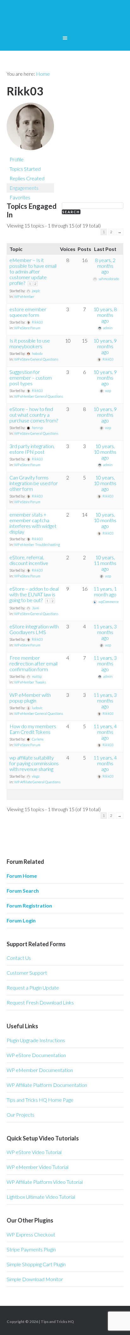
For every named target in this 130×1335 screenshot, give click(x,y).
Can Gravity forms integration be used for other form (33, 483)
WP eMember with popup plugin (30, 697)
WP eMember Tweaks (30, 682)
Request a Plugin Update (33, 988)
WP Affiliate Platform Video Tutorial (45, 1182)
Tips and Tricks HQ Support (65, 19)
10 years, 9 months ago (105, 346)
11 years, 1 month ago (105, 591)
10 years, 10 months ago (105, 451)
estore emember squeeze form (27, 312)
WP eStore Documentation (36, 1055)
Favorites (19, 197)
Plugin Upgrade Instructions (36, 1040)
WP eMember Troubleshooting (37, 544)
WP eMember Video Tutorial (37, 1167)
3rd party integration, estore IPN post (32, 449)
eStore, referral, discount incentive (28, 560)
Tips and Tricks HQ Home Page (40, 1100)
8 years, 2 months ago (105, 265)
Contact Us (19, 958)
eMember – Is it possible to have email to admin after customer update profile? (32, 271)
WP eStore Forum (27, 328)
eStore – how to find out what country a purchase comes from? (33, 414)
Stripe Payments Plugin (31, 1249)
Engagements (23, 188)
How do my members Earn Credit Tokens (32, 729)
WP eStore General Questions (36, 359)
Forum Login (21, 920)
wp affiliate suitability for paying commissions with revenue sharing (34, 763)
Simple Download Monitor (35, 1279)
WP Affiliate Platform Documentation (47, 1085)
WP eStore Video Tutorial (34, 1152)
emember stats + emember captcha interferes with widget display (32, 523)
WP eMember (24, 296)
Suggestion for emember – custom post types (30, 377)
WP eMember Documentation (40, 1070)
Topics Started (25, 169)
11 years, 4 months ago (105, 732)
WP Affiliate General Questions (37, 782)
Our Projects (20, 1115)
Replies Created (26, 178)
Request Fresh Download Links (40, 1002)
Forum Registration (29, 905)
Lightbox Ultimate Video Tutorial (41, 1197)
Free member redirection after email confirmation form (33, 663)
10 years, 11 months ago (105, 563)
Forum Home (22, 876)
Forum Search (23, 891)
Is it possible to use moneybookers (29, 343)
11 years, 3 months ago (105, 632)
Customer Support (27, 973)
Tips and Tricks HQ (57, 1321)
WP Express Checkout (31, 1234)
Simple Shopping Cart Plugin (36, 1264)
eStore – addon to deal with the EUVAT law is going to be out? (34, 594)
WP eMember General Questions (38, 396)
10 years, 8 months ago (105, 315)
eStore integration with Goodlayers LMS (34, 629)
